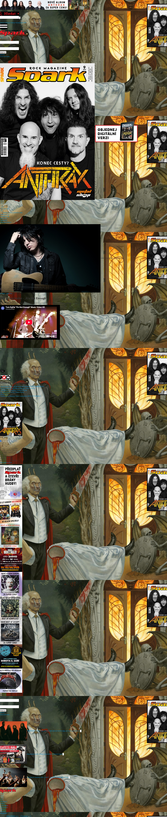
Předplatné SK (4, 216)
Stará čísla (3, 218)
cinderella (9, 293)
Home (2, 201)
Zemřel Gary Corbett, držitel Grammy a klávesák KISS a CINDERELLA (21, 386)
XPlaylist (3, 811)
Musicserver (4, 807)
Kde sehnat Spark (5, 222)
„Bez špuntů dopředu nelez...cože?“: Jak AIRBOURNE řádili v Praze (47, 777)
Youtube (17, 23)
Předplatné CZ (4, 214)
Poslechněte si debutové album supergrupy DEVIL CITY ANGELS (20, 396)
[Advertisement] (83, 353)
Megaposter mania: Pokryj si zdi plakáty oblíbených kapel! (44, 754)
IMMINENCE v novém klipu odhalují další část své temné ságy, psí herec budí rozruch (53, 731)
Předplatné (3, 802)
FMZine (2, 809)
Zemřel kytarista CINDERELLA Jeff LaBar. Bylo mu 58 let (17, 388)
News (2, 203)
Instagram (8, 23)
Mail (22, 23)
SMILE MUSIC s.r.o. (12, 816)
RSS (25, 23)
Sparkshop (3, 220)
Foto (1, 205)
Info (1, 211)
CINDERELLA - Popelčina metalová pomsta (13, 390)
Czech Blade (4, 805)
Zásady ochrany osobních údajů (13, 213)
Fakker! (2, 803)
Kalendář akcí (4, 209)
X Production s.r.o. (25, 816)
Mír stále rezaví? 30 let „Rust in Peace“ (12, 392)
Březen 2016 (4, 394)
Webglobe (3, 813)
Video (2, 207)
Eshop (13, 23)
